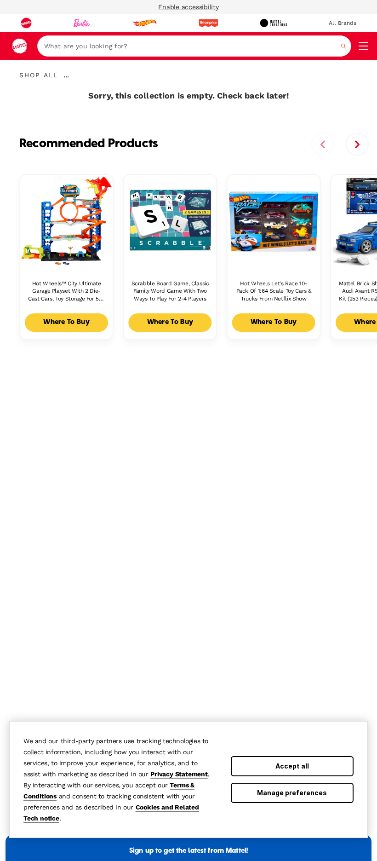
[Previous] (322, 144)
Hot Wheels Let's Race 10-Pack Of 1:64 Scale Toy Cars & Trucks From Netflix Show (274, 291)
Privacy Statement (179, 774)
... (66, 75)
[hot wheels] (144, 23)
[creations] (273, 23)
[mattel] (26, 23)
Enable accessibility (188, 7)
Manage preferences (292, 793)
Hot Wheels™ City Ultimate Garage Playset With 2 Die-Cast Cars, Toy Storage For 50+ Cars (66, 291)
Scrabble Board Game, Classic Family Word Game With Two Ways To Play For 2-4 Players (170, 291)
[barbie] (82, 23)
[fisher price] (208, 23)
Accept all (292, 766)
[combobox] (194, 46)
